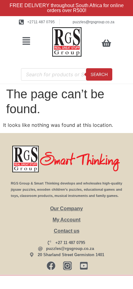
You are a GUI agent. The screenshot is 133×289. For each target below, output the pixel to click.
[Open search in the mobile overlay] (66, 74)
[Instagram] (67, 265)
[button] (26, 41)
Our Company (66, 208)
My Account (66, 219)
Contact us (66, 230)
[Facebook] (51, 265)
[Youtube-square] (83, 265)
